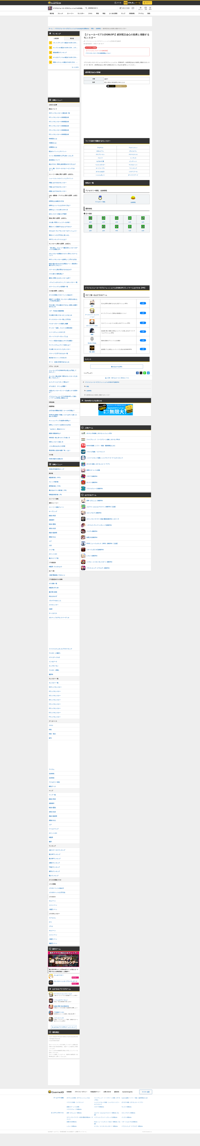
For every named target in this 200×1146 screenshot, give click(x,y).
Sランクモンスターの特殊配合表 (59, 117)
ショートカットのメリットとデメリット (61, 178)
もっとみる (75, 67)
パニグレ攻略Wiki (126, 1117)
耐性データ (52, 786)
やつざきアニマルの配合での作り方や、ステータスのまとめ (66, 57)
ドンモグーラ (53, 662)
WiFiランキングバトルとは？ (58, 239)
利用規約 (69, 1092)
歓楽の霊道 (52, 524)
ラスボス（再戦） (54, 670)
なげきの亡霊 (100, 161)
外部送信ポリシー (95, 1092)
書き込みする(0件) (116, 367)
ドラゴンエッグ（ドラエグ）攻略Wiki (132, 1126)
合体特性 (133, 202)
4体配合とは (52, 143)
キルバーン (52, 901)
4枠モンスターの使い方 (56, 442)
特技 (104, 13)
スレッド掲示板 (53, 482)
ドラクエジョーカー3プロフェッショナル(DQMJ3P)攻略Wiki (102, 382)
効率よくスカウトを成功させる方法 (60, 425)
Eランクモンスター (55, 713)
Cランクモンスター (55, 704)
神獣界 (51, 837)
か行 (103, 222)
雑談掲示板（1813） (55, 477)
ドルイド (100, 158)
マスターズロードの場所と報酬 (58, 324)
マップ (123, 13)
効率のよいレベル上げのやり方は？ (60, 205)
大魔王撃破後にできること (57, 575)
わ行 (143, 230)
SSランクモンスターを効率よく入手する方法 (63, 259)
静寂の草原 (52, 516)
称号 (50, 738)
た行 (130, 222)
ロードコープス (100, 168)
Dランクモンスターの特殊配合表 (59, 134)
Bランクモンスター (55, 700)
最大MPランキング (55, 858)
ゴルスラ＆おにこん (55, 600)
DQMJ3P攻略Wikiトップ (56, 469)
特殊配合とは (53, 139)
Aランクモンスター (55, 695)
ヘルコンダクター (100, 165)
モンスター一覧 (53, 683)
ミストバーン (53, 905)
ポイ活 (119, 3)
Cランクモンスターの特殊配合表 (59, 130)
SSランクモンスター (55, 687)
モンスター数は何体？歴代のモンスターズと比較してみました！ (63, 377)
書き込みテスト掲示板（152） (58, 490)
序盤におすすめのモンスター (58, 183)
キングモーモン (53, 666)
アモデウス (100, 147)
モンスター (81, 13)
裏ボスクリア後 (53, 558)
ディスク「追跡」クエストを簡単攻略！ (61, 328)
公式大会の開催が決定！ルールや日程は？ (62, 410)
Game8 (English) (127, 1092)
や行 (116, 230)
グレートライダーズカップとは (58, 336)
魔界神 (51, 674)
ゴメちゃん (52, 918)
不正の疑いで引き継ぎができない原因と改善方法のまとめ (63, 306)
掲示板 (52, 13)
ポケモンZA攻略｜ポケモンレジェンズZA (78, 1098)
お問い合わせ (107, 1092)
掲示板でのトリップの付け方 (58, 358)
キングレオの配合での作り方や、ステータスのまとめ (66, 48)
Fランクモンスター (55, 717)
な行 (143, 222)
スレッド (60, 13)
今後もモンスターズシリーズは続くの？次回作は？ (63, 391)
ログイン (148, 3)
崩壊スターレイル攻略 (73, 1107)
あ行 (90, 222)
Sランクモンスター (55, 691)
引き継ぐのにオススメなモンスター (60, 349)
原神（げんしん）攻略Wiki (74, 1113)
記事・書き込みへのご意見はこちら (118, 378)
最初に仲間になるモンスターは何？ (60, 278)
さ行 (116, 222)
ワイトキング (133, 168)
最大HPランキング (54, 854)
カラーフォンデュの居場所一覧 (58, 286)
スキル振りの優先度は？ (56, 274)
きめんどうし (100, 151)
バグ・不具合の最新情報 (56, 311)
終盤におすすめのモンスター (58, 191)
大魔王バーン (53, 909)
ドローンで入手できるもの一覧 (58, 353)
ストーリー (70, 13)
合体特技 (51, 778)
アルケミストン (133, 147)
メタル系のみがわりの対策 (57, 446)
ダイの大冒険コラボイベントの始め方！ (61, 295)
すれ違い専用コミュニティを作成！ (60, 222)
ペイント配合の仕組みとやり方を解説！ (61, 341)
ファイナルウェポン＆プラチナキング (60, 649)
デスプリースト (100, 154)
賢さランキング (53, 876)
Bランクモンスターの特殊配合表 (59, 126)
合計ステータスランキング (57, 850)
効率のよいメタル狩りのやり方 (58, 210)
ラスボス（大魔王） (55, 653)
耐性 (149, 13)
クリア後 (51, 550)
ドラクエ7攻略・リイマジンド (75, 1102)
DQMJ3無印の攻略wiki (56, 459)
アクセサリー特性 (100, 202)
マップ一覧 (52, 795)
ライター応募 (145, 1092)
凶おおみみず (53, 596)
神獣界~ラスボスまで (55, 567)
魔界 (50, 842)
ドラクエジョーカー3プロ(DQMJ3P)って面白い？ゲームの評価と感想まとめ (62, 397)
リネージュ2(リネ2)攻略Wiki (129, 1122)
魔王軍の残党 (53, 592)
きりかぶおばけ (100, 171)
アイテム (141, 13)
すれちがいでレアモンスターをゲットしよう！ (63, 231)
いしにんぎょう (100, 175)
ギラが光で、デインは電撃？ (58, 386)
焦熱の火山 (52, 537)
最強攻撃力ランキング (60, 52)
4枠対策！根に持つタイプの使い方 (59, 438)
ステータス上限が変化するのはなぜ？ (60, 269)
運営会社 (116, 1092)
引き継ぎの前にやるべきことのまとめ (60, 315)
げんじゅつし (133, 151)
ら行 (130, 230)
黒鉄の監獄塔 (53, 533)
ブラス (51, 926)
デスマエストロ (133, 154)
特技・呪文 (52, 734)
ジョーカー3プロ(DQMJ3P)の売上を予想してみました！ (62, 371)
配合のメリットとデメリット (58, 151)
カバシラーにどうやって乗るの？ (59, 382)
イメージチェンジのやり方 (57, 332)
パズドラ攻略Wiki (99, 1107)
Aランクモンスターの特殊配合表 (59, 121)
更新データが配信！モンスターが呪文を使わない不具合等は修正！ (63, 300)
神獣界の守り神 (53, 588)
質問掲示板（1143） (55, 486)
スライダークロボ (54, 657)
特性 (97, 13)
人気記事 (56, 38)
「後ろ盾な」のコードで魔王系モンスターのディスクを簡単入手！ (63, 248)
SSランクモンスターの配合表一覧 (59, 113)
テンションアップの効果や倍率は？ (60, 420)
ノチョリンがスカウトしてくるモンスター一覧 (63, 282)
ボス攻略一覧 (53, 583)
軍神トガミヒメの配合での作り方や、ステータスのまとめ (66, 62)
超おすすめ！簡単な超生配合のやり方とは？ (62, 164)
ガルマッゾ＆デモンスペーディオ (59, 617)
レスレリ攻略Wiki (72, 1126)
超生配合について (54, 160)
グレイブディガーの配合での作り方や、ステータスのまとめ (66, 43)
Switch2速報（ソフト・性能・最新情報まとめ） (135, 1098)
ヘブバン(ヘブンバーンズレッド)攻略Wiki (105, 1117)
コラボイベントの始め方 (56, 888)
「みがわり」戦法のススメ (57, 429)
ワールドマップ (53, 829)
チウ (50, 922)
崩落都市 (51, 520)
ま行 (103, 230)
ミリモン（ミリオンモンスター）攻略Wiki (106, 1126)
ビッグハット (133, 161)
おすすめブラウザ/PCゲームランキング (65, 1027)
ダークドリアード (133, 175)
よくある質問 (113, 13)
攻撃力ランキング (54, 863)
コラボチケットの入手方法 (57, 892)
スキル (90, 13)
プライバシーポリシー (81, 1092)
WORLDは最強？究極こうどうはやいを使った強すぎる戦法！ (63, 415)
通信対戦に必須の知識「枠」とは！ (60, 450)
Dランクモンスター (55, 708)
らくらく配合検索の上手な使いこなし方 (61, 156)
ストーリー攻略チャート (56, 507)
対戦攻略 (131, 13)
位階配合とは (53, 147)
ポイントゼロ (53, 554)
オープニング (53, 511)
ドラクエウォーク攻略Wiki (74, 1109)
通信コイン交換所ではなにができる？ (60, 227)
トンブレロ (133, 158)
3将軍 (50, 609)
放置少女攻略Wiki (72, 1122)
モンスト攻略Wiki (126, 1107)
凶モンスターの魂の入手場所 (58, 214)
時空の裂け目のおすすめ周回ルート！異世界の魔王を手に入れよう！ (63, 264)
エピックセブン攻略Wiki (128, 1113)
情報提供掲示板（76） (56, 494)
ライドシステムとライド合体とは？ (60, 345)
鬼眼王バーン (53, 943)
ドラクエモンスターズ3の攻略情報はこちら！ (98, 53)
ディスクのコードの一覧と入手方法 (60, 319)
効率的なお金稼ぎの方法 (56, 201)
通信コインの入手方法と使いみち (59, 235)
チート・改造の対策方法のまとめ (59, 362)
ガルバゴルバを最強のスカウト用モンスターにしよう (63, 254)
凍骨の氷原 (52, 528)
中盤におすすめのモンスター (58, 187)
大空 (50, 545)
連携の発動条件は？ (55, 433)
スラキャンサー (53, 605)
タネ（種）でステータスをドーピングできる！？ (62, 169)
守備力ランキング (54, 867)
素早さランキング (54, 871)
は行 (90, 230)
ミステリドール (133, 171)
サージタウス (53, 613)
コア (50, 541)
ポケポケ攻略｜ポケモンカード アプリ (132, 1102)
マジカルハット (133, 165)
